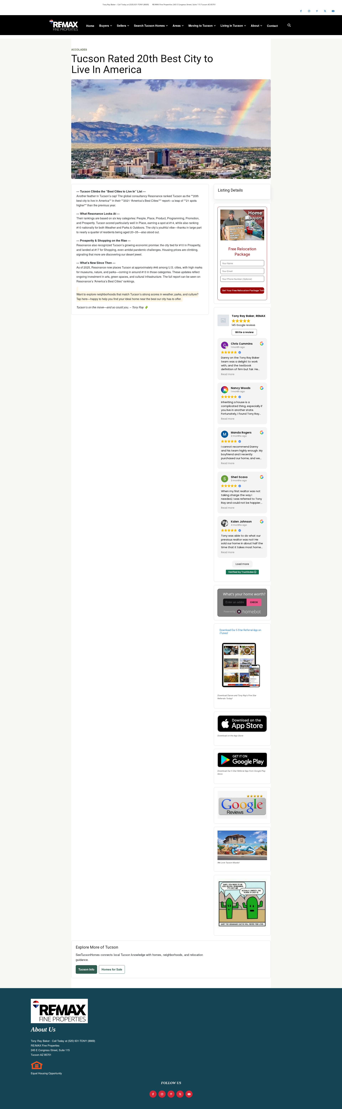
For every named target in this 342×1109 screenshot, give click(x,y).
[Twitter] (325, 11)
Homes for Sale (112, 969)
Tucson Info (86, 969)
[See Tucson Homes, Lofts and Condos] (64, 25)
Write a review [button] (244, 332)
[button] (289, 25)
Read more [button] (227, 374)
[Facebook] (301, 11)
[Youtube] (333, 11)
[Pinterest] (317, 11)
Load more (242, 564)
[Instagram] (309, 11)
